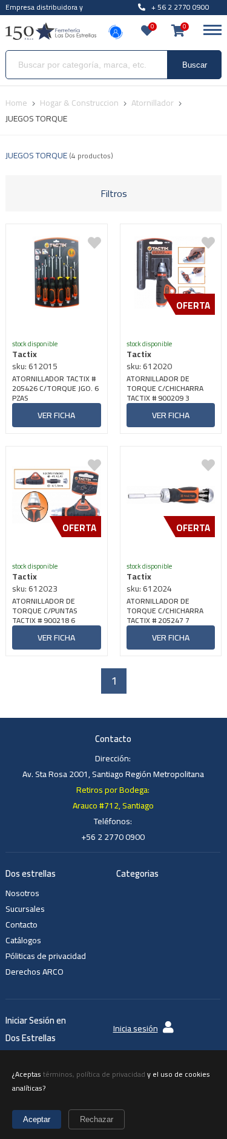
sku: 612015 (35, 366)
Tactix (24, 354)
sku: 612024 (149, 588)
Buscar (194, 64)
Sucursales (25, 909)
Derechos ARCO (34, 971)
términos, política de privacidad (94, 1074)
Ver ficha (56, 415)
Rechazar (96, 1119)
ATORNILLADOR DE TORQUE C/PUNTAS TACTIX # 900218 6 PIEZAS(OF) (44, 610)
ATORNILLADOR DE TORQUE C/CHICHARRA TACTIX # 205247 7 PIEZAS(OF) (165, 610)
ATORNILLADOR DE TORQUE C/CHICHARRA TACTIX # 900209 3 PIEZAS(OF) (165, 388)
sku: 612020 (149, 366)
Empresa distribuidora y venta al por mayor (44, 14)
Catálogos (23, 940)
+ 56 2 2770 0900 (180, 7)
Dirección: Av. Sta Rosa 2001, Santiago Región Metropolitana (113, 766)
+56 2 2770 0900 (113, 837)
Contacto (21, 924)
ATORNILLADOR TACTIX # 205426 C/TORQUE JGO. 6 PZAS (55, 388)
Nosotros (22, 893)
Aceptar (36, 1119)
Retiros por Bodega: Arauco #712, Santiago (113, 797)
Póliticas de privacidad (45, 956)
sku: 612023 (35, 588)
